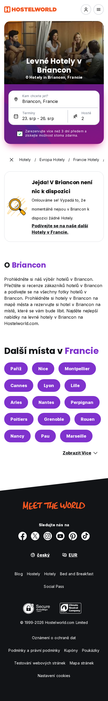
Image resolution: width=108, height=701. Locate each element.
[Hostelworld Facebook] (22, 536)
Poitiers (18, 419)
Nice (43, 368)
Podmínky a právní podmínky (34, 650)
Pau (45, 436)
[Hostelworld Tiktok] (85, 536)
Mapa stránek (82, 663)
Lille (75, 385)
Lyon (49, 385)
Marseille (76, 436)
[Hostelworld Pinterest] (73, 536)
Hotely (50, 574)
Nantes (46, 402)
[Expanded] (11, 159)
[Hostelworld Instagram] (48, 536)
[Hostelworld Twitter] (35, 536)
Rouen (88, 419)
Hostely (33, 574)
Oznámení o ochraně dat (54, 637)
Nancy (17, 436)
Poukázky (91, 650)
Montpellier (77, 368)
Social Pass (54, 586)
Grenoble (54, 419)
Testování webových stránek (40, 663)
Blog (19, 574)
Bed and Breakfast (76, 574)
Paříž (15, 368)
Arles (16, 402)
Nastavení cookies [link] (54, 675)
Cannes (18, 385)
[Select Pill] (86, 9)
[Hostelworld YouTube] (60, 536)
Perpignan (82, 402)
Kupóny (71, 650)
